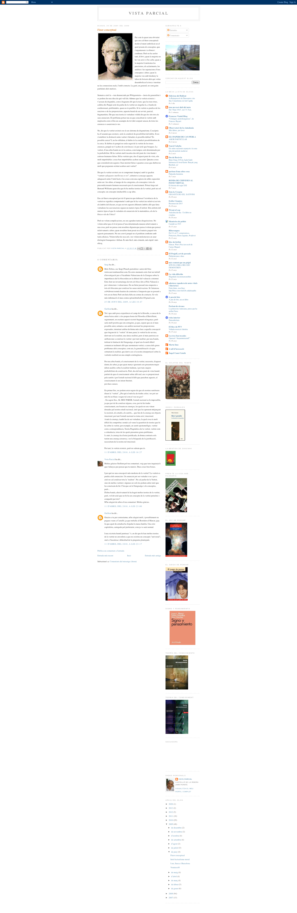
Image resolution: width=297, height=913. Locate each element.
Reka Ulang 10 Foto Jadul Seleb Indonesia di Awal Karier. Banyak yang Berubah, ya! (183, 162)
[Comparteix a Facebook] (147, 248)
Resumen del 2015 (176, 203)
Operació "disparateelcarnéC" (179, 338)
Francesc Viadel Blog (178, 116)
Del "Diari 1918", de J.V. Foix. (180, 109)
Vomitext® (175, 867)
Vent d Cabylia (175, 145)
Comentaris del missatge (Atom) (123, 561)
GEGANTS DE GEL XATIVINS (182, 194)
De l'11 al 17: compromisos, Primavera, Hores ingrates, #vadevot (182, 234)
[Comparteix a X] (144, 248)
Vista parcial (149, 13)
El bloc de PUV (175, 326)
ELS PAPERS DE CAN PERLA (182, 136)
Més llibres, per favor (177, 130)
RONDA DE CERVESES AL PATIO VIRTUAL (181, 181)
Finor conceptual (177, 855)
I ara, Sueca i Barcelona (180, 863)
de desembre (176, 827)
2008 (171, 893)
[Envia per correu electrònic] (138, 248)
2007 (171, 897)
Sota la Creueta (175, 191)
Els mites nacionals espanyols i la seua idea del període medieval (183, 149)
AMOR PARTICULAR (178, 139)
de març (174, 880)
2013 (171, 808)
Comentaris (174, 35)
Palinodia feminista (176, 174)
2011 (171, 816)
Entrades (173, 30)
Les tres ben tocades (177, 335)
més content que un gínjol (180, 262)
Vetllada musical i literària (178, 329)
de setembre (176, 839)
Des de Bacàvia (175, 157)
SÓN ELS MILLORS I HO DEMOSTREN (179, 266)
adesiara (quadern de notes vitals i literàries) (183, 284)
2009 (171, 824)
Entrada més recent (105, 555)
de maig (174, 872)
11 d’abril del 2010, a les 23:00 (123, 506)
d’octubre (175, 835)
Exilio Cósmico (175, 200)
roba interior (174, 317)
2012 (171, 812)
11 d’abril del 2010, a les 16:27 (123, 452)
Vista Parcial (109, 459)
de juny (174, 851)
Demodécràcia (174, 320)
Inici (129, 555)
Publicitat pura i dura (176, 256)
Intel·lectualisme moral (180, 859)
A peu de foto (174, 296)
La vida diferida (176, 274)
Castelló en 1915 (175, 224)
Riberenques (174, 230)
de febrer (175, 884)
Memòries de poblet (177, 221)
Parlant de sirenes (176, 306)
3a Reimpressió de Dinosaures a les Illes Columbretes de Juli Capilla (182, 99)
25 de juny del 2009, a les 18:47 (123, 301)
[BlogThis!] (141, 248)
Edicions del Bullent (177, 95)
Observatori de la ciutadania (181, 127)
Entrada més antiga (153, 555)
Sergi (106, 264)
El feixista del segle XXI (178, 185)
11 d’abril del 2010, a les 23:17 (123, 544)
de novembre (177, 831)
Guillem (107, 308)
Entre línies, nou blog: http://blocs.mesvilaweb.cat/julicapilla (182, 289)
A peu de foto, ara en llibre (178, 299)
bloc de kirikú (175, 241)
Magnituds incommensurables (180, 276)
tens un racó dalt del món (180, 107)
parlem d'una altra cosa (179, 171)
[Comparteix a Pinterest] (150, 248)
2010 (171, 820)
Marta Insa (174, 344)
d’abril (174, 876)
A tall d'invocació (176, 348)
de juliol (175, 847)
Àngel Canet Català (177, 352)
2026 (171, 804)
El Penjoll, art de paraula (180, 253)
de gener (175, 888)
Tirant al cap (174, 209)
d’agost (174, 843)
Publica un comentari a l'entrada (110, 550)
